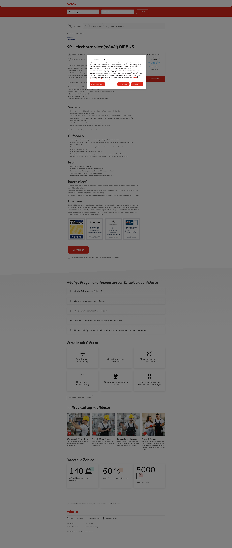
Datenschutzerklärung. (103, 79)
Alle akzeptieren (137, 84)
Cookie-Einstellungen (97, 84)
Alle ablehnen (123, 84)
